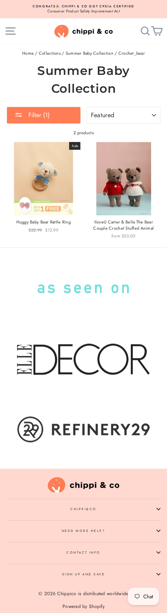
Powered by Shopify (83, 606)
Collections (50, 53)
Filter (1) (38, 115)
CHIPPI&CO (83, 509)
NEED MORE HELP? (83, 530)
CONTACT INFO (83, 552)
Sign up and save (83, 574)
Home (28, 53)
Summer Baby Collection (89, 53)
